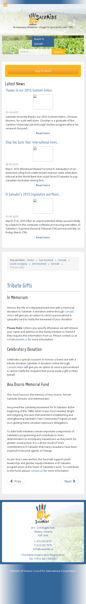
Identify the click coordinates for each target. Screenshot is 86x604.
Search (58, 52)
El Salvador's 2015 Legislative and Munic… (33, 194)
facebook (37, 6)
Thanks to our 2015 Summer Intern (29, 90)
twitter (43, 6)
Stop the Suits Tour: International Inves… (32, 142)
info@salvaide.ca (17, 339)
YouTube (49, 6)
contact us (37, 470)
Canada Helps (15, 367)
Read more (43, 133)
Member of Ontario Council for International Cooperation (43, 571)
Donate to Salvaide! (39, 41)
